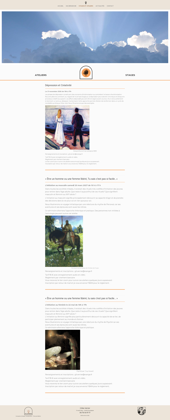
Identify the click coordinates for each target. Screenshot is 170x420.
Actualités (100, 6)
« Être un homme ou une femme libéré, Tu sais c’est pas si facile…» (81, 178)
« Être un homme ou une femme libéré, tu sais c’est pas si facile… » (81, 298)
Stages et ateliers (86, 6)
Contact (110, 6)
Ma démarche (71, 6)
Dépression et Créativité (58, 85)
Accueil (60, 6)
